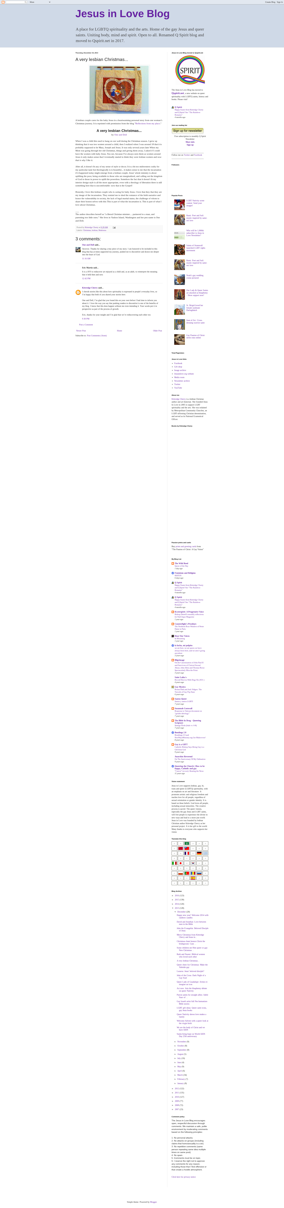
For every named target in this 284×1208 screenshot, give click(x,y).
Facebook (198, 155)
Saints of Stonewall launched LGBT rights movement (195, 248)
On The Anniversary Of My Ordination (190, 759)
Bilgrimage (179, 660)
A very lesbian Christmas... (188, 961)
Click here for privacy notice (184, 1177)
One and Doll (120, 134)
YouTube (178, 388)
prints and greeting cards (186, 546)
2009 (177, 1101)
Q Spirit (178, 107)
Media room (179, 377)
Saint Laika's (181, 677)
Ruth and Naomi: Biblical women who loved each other (191, 955)
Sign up (190, 145)
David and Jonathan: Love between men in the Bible (191, 923)
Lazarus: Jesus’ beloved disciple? (190, 971)
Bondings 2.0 (180, 732)
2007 (177, 1109)
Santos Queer (181, 699)
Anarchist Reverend (183, 756)
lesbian (95, 230)
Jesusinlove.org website (184, 374)
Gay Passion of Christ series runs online (195, 336)
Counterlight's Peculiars (185, 624)
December (181, 912)
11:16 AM (86, 258)
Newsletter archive (182, 381)
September (182, 1050)
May (179, 1066)
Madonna (102, 230)
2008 (177, 1105)
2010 (177, 1097)
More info (190, 142)
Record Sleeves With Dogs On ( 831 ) (189, 680)
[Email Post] (114, 227)
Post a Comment (86, 325)
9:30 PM (85, 319)
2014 (177, 904)
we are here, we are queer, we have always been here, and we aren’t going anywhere (190, 650)
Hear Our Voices (182, 636)
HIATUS (178, 575)
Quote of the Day (181, 566)
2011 (177, 1093)
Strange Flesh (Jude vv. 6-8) (186, 725)
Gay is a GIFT (181, 744)
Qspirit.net (178, 93)
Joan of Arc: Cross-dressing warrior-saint (195, 321)
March (180, 1075)
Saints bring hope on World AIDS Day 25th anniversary (191, 1035)
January (180, 1083)
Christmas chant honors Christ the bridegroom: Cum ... (191, 942)
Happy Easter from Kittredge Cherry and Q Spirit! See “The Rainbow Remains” (189, 112)
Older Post (157, 331)
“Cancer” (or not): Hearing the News (189, 771)
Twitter (187, 155)
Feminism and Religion (185, 573)
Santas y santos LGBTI (184, 701)
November (182, 1042)
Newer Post (81, 331)
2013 (177, 908)
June (179, 1062)
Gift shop (178, 367)
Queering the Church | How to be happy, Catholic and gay (190, 767)
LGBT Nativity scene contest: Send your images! (195, 203)
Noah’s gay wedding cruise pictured (194, 276)
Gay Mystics (180, 687)
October (181, 1046)
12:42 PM (86, 278)
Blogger (153, 1202)
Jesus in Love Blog (122, 13)
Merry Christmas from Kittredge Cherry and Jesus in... (190, 936)
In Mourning (180, 638)
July (179, 1058)
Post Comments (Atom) (97, 335)
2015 (177, 900)
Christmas (87, 230)
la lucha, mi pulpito (183, 645)
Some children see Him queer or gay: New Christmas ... (192, 949)
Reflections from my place (147, 123)
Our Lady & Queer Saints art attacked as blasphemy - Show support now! (197, 292)
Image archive (180, 370)
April (179, 1071)
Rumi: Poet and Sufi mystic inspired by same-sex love (196, 218)
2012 (177, 1088)
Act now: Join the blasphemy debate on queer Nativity (192, 989)
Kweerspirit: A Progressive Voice (189, 612)
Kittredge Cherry (90, 288)
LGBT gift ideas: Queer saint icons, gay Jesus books (192, 1009)
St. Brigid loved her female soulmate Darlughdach (194, 307)
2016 (177, 895)
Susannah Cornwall (183, 708)
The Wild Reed (181, 563)
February (181, 1079)
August (180, 1054)
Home (119, 331)
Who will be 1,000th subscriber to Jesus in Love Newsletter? (195, 233)
